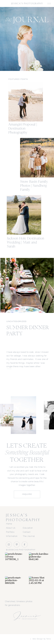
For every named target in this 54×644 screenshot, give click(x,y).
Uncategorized (16, 321)
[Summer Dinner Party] (9, 369)
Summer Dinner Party (27, 331)
